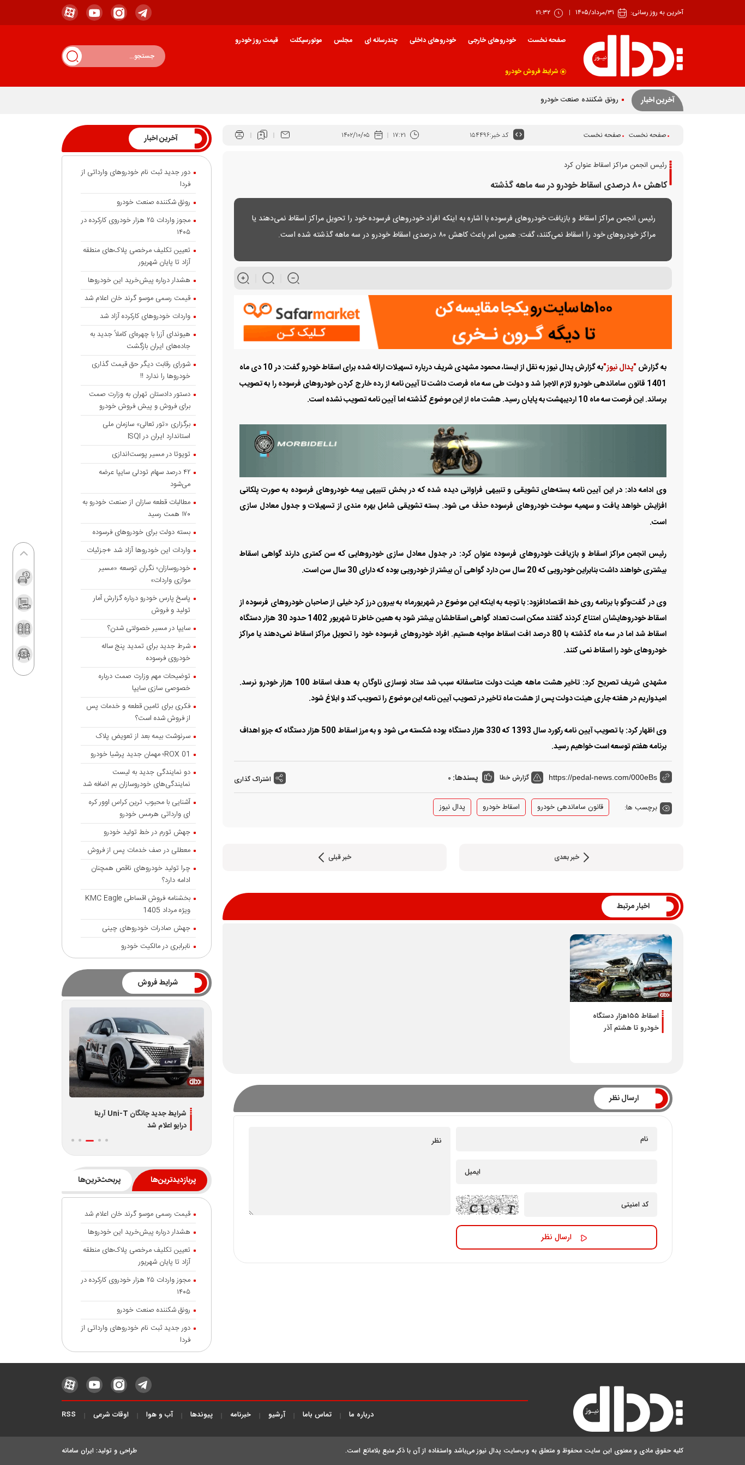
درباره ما (361, 1414)
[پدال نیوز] (605, 1412)
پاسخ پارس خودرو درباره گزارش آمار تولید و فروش (141, 604)
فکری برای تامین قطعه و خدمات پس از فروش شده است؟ (138, 712)
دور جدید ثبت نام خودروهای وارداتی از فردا (135, 178)
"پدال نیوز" (619, 367)
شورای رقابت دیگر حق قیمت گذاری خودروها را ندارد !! (141, 370)
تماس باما (317, 1414)
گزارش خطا (515, 777)
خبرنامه (240, 1414)
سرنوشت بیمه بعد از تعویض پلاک (143, 736)
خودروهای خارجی (492, 40)
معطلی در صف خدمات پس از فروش (139, 850)
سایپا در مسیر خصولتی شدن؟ (148, 628)
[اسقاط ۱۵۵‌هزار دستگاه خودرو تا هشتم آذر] (621, 968)
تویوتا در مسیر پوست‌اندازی (151, 454)
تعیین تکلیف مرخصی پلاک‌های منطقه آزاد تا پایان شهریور (136, 256)
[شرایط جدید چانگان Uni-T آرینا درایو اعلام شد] (136, 1052)
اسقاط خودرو (501, 807)
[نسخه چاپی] (239, 135)
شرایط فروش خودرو (531, 71)
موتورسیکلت (306, 40)
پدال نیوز (452, 807)
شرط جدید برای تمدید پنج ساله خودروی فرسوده (145, 652)
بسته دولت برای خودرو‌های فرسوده (141, 532)
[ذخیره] (262, 135)
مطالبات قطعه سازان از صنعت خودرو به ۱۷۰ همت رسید (136, 508)
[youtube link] (94, 12)
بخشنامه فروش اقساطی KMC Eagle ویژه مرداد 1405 (137, 904)
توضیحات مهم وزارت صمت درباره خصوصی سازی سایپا (144, 682)
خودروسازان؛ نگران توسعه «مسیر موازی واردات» (144, 574)
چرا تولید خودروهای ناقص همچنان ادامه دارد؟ (140, 874)
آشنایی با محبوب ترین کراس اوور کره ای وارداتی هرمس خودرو (139, 808)
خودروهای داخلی (433, 40)
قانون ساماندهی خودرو (570, 807)
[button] (106, 1140)
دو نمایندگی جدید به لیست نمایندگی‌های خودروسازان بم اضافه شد (136, 778)
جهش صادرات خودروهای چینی (146, 928)
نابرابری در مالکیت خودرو (155, 946)
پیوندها (201, 1414)
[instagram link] (119, 12)
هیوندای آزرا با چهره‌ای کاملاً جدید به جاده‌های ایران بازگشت (140, 340)
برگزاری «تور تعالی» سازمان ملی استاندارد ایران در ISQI (146, 430)
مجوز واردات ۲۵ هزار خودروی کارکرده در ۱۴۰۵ (135, 226)
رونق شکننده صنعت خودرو (579, 100)
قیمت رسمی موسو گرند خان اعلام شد (137, 298)
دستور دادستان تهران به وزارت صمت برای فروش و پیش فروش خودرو (139, 400)
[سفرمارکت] (453, 322)
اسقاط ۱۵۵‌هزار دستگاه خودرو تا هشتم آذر (626, 1022)
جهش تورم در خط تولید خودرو (147, 832)
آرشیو (276, 1414)
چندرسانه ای (381, 40)
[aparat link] (70, 12)
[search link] (72, 55)
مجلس (343, 40)
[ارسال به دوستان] (285, 135)
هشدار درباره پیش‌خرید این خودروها (139, 280)
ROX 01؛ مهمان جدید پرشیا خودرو (140, 754)
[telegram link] (143, 12)
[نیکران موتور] (452, 451)
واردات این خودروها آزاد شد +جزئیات (138, 550)
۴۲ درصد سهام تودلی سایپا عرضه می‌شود (144, 478)
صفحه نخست (547, 40)
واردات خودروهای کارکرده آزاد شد (145, 316)
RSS (69, 1414)
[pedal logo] (632, 56)
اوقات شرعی (111, 1414)
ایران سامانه (78, 1450)
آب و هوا (159, 1414)
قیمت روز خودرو (256, 40)
